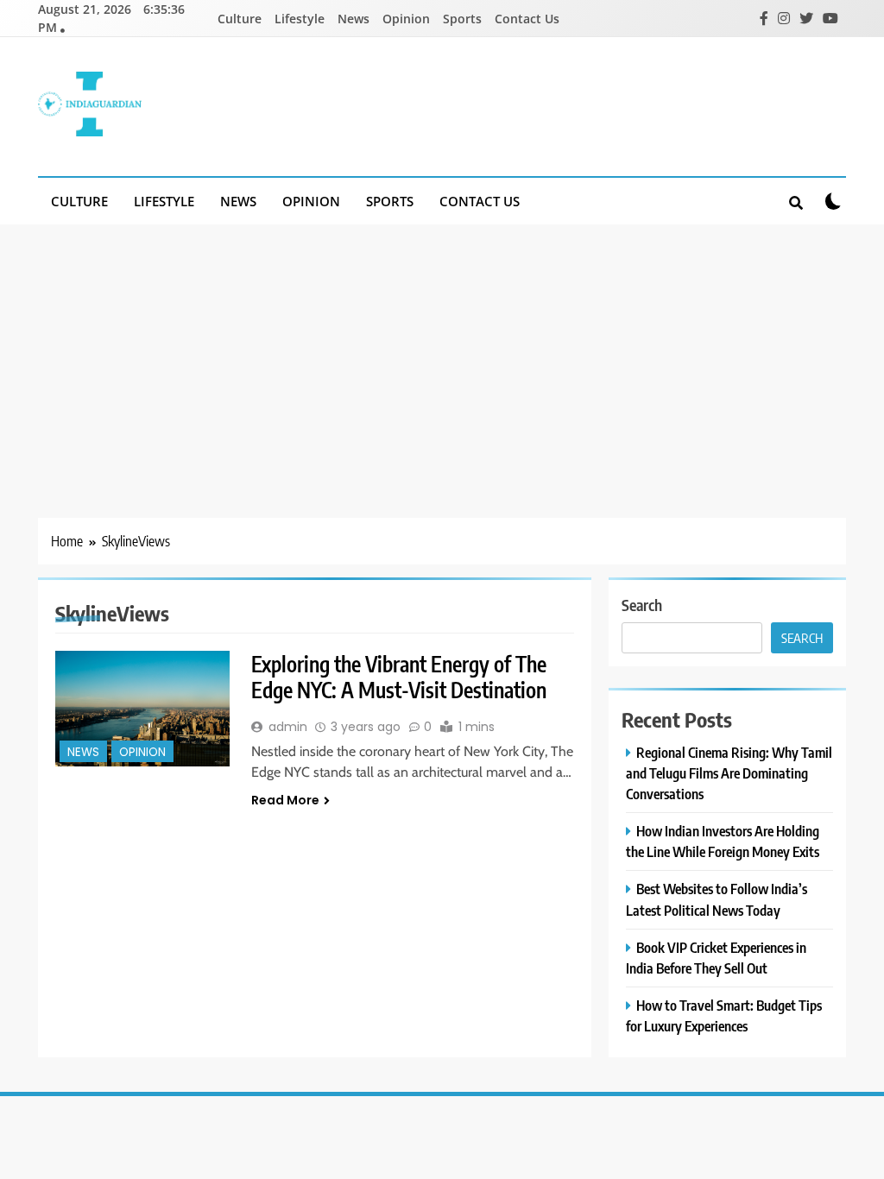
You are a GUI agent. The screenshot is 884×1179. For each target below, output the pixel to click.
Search (642, 605)
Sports (462, 18)
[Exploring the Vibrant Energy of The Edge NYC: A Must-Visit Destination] (142, 709)
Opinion (406, 18)
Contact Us (527, 18)
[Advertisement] (442, 354)
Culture (240, 18)
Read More (285, 800)
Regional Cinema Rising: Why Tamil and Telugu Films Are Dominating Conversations (729, 773)
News (353, 18)
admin (287, 726)
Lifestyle (300, 18)
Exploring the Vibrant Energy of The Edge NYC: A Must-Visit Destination (398, 677)
